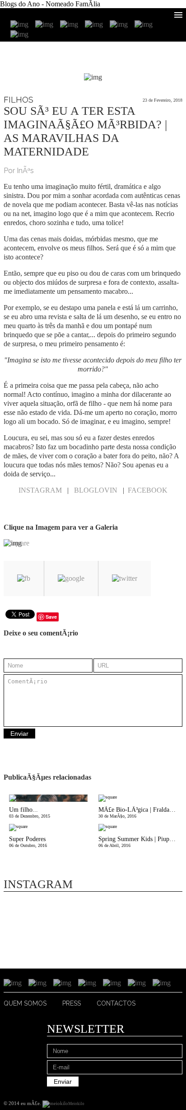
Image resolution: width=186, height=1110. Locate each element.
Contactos (116, 1003)
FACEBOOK (147, 490)
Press (71, 1003)
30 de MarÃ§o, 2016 (140, 812)
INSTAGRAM (40, 490)
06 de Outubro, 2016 (28, 842)
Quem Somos (25, 1003)
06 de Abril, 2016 (140, 842)
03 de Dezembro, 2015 (29, 812)
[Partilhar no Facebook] (24, 578)
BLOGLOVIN (95, 490)
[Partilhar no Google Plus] (71, 578)
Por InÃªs (19, 170)
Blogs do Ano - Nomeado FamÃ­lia (50, 4)
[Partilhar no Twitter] (124, 578)
